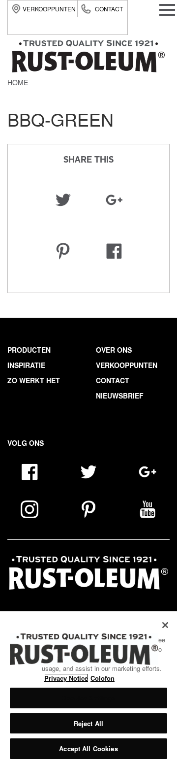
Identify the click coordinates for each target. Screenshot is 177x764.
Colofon (102, 678)
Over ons (114, 350)
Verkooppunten (49, 8)
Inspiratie (26, 365)
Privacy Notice (66, 678)
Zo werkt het (33, 380)
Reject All (88, 723)
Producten (29, 350)
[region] (88, 687)
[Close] (165, 625)
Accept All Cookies (88, 748)
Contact (109, 8)
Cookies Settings (88, 697)
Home (17, 82)
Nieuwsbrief (120, 395)
